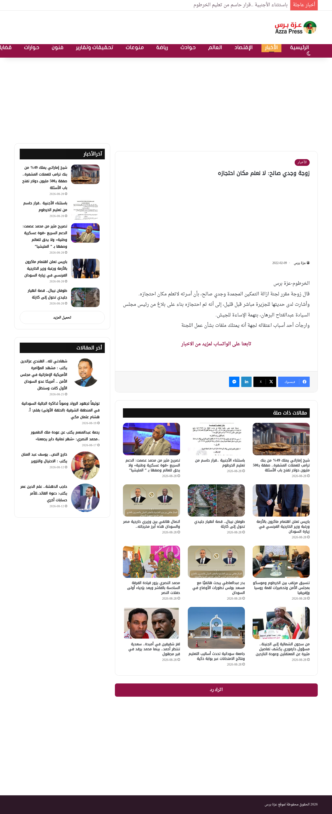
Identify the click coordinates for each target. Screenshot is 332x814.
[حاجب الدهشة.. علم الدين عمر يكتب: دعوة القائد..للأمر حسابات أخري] (85, 498)
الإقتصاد (243, 47)
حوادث (188, 47)
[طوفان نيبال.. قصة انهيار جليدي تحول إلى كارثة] (216, 500)
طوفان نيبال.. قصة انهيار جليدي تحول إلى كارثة (219, 524)
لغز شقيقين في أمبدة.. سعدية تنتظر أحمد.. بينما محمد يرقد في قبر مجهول (154, 649)
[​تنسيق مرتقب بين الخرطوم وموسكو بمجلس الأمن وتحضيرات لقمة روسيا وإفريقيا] (281, 562)
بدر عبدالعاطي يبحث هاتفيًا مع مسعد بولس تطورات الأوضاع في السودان (218, 587)
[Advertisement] (166, 99)
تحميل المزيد (62, 317)
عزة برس (300, 263)
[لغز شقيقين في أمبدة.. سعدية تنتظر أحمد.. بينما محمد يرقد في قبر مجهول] (151, 623)
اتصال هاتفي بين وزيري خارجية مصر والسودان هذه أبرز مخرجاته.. (151, 524)
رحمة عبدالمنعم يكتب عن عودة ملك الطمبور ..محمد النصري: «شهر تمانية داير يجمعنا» (65, 436)
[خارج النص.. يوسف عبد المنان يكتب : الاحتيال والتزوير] (85, 465)
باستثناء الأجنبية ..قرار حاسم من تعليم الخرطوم (240, 5)
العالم (215, 47)
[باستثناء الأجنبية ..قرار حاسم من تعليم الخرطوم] (216, 439)
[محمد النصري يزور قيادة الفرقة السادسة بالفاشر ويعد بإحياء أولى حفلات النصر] (151, 562)
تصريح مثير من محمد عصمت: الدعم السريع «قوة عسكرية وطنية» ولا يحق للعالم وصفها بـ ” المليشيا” (153, 465)
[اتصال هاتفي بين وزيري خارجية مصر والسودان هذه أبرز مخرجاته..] (151, 500)
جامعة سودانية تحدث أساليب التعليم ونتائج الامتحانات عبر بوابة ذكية (217, 656)
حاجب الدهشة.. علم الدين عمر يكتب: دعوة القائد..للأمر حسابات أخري (43, 493)
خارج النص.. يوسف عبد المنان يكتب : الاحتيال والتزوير (44, 458)
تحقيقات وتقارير (94, 47)
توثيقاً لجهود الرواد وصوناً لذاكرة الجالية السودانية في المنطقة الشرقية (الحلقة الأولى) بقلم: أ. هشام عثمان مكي (61, 410)
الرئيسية (299, 47)
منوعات (135, 47)
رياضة (162, 47)
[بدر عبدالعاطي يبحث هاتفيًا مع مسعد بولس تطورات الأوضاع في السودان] (216, 562)
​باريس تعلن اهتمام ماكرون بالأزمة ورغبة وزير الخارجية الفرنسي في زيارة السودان (283, 526)
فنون (58, 47)
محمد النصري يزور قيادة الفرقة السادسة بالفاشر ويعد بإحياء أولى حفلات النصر (153, 587)
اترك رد (216, 690)
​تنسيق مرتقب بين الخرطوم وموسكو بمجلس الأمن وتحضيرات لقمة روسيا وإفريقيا (281, 587)
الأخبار (271, 47)
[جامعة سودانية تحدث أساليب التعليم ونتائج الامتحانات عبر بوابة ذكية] (216, 628)
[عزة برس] (296, 27)
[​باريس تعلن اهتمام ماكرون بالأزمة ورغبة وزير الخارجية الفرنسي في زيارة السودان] (281, 500)
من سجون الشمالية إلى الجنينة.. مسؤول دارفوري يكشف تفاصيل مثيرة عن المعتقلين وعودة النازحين (283, 649)
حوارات (31, 47)
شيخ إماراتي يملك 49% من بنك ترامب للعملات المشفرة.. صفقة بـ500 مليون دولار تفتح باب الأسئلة (281, 465)
